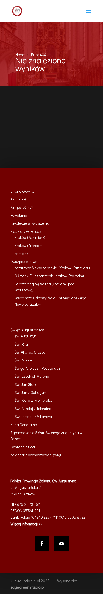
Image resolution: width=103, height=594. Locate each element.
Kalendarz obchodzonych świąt (35, 454)
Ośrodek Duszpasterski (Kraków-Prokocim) (49, 275)
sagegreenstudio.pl (27, 587)
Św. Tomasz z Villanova (33, 416)
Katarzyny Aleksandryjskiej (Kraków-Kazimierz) (52, 267)
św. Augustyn (25, 335)
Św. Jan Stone (26, 384)
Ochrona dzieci (22, 446)
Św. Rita (21, 344)
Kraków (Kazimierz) (30, 237)
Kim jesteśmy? (21, 207)
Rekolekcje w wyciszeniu (29, 223)
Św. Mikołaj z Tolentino (33, 408)
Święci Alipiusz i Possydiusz (37, 368)
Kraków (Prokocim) (29, 245)
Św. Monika (24, 360)
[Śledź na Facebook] (42, 543)
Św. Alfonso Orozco (30, 352)
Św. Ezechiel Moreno (32, 376)
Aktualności (19, 199)
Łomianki (22, 253)
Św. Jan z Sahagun (30, 392)
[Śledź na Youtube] (61, 543)
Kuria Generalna (23, 424)
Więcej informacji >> (26, 523)
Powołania (18, 215)
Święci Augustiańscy (27, 329)
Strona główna (22, 191)
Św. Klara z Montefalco (33, 400)
